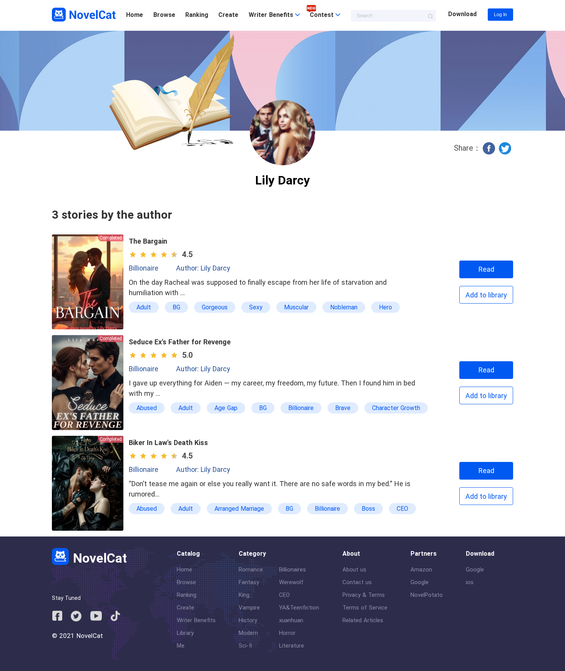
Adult (143, 307)
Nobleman (343, 307)
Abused (146, 408)
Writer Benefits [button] (272, 14)
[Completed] (87, 327)
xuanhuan (291, 620)
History (248, 620)
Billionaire (143, 268)
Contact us (357, 582)
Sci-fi (245, 645)
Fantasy (249, 582)
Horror (287, 632)
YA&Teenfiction (299, 607)
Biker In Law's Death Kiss (168, 442)
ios (470, 582)
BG (176, 307)
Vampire (249, 607)
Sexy (256, 307)
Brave (343, 408)
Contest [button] (323, 14)
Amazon (421, 569)
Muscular (296, 307)
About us (354, 569)
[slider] (155, 254)
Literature (291, 645)
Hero (385, 307)
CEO (402, 508)
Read (486, 269)
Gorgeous (215, 307)
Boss (368, 508)
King (244, 594)
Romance (251, 569)
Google (419, 582)
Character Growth (396, 408)
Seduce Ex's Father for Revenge (180, 342)
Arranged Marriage (239, 508)
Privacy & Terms (363, 594)
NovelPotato (426, 594)
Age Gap (226, 408)
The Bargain (148, 241)
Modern (248, 632)
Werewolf (291, 582)
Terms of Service (364, 607)
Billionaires (292, 569)
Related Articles (362, 620)
